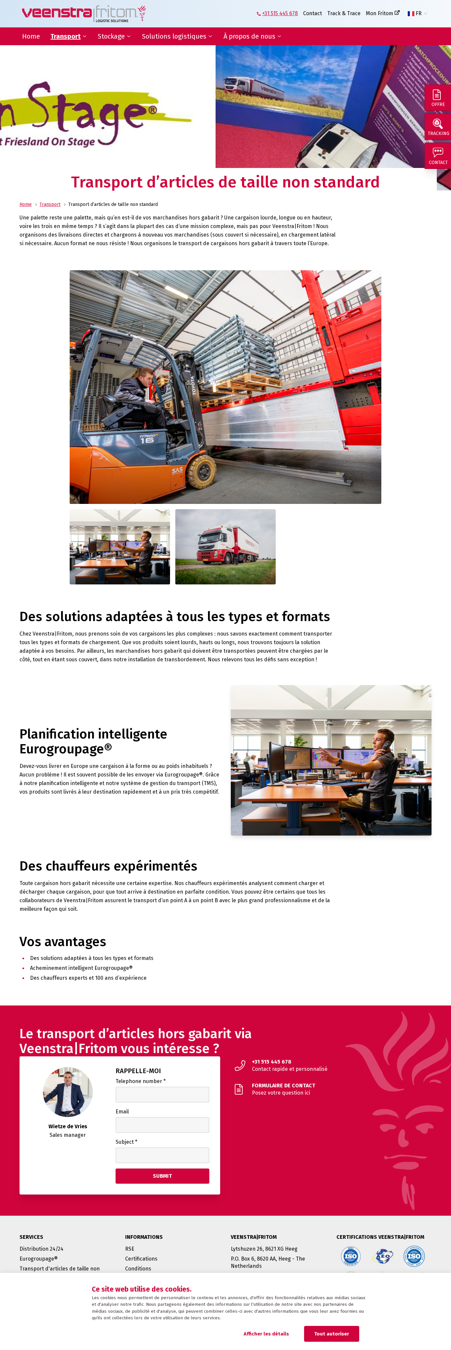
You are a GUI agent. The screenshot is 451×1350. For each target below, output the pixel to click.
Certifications (141, 1259)
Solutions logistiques (174, 36)
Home (31, 36)
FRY (420, 29)
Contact (312, 13)
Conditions (138, 1269)
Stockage (111, 36)
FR (419, 13)
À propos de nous (249, 36)
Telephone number (141, 1081)
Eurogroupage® (38, 1259)
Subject (126, 1142)
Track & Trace (344, 13)
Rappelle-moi (138, 1071)
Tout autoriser (331, 1334)
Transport (66, 36)
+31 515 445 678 (280, 13)
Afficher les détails (266, 1334)
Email (122, 1111)
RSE (129, 1249)
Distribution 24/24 (41, 1249)
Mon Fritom (379, 13)
